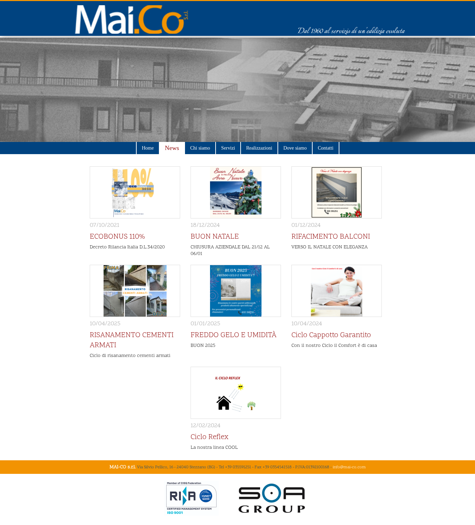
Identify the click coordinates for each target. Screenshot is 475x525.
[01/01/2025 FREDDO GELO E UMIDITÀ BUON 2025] (235, 357)
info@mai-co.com (349, 467)
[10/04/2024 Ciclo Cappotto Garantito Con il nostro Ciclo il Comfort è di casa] (336, 357)
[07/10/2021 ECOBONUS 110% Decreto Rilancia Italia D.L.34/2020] (134, 256)
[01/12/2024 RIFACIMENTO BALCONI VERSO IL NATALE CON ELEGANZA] (336, 256)
